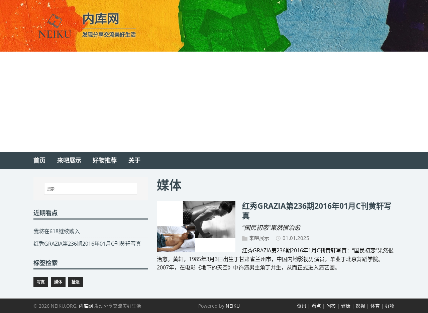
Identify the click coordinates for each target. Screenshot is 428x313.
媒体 (58, 282)
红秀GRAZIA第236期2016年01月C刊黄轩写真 (317, 210)
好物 (390, 306)
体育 (375, 306)
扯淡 (76, 282)
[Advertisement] (214, 102)
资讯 (301, 306)
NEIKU (233, 306)
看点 (316, 306)
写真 (41, 282)
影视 (360, 306)
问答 (331, 306)
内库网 (86, 306)
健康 (345, 306)
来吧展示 (259, 238)
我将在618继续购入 (56, 231)
